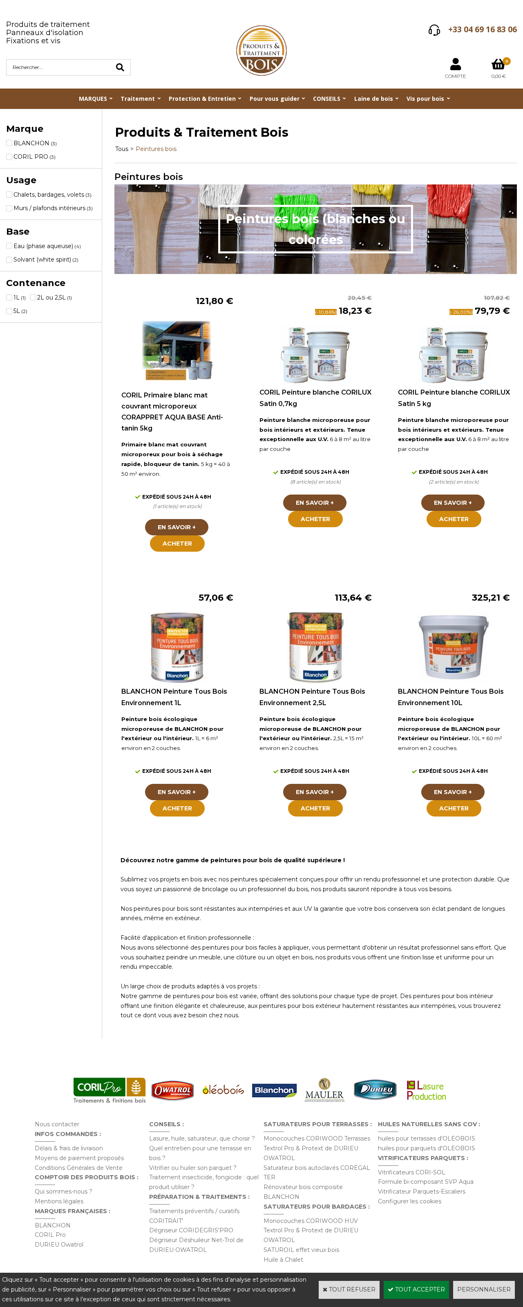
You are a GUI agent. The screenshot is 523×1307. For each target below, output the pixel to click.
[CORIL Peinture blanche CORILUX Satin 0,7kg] (315, 382)
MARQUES (93, 98)
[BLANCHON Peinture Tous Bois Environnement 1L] (177, 681)
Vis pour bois (425, 98)
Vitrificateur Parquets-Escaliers (421, 1191)
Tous (121, 149)
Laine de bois (373, 98)
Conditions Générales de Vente (79, 1168)
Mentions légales (59, 1201)
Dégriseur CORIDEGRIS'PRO (191, 1230)
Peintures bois (156, 149)
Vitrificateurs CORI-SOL (411, 1172)
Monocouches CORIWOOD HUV (311, 1221)
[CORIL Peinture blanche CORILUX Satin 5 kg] (453, 382)
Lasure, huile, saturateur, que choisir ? (202, 1138)
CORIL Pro (50, 1234)
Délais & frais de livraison (69, 1148)
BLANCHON (53, 1225)
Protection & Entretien (202, 98)
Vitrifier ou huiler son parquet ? (193, 1168)
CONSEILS (326, 98)
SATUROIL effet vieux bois (301, 1250)
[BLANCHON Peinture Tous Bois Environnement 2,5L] (315, 681)
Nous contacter (57, 1124)
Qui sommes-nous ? (63, 1191)
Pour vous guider (274, 98)
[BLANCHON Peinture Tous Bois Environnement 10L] (453, 681)
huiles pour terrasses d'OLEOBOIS (426, 1138)
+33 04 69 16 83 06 (482, 29)
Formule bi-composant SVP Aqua (426, 1181)
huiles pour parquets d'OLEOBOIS (426, 1148)
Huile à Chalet (283, 1259)
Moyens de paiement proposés (79, 1158)
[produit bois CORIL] (109, 1102)
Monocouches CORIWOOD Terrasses (317, 1138)
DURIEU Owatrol (59, 1244)
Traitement (138, 98)
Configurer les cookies (409, 1201)
